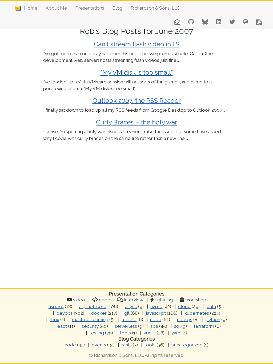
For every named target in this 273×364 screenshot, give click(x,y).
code (104, 299)
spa (154, 326)
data (211, 306)
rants (127, 344)
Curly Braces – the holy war (136, 122)
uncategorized (187, 344)
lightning (164, 299)
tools (125, 332)
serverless (126, 326)
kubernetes (196, 313)
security (90, 326)
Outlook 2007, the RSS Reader (137, 100)
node (155, 319)
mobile (129, 319)
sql (177, 326)
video (79, 299)
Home (29, 8)
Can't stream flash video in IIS (136, 44)
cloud (184, 306)
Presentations (89, 8)
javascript (156, 313)
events (99, 344)
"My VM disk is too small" (137, 72)
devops (65, 313)
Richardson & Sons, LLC (155, 8)
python (213, 319)
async (131, 306)
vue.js (150, 332)
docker (99, 313)
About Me (56, 8)
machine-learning (90, 319)
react (61, 326)
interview (133, 299)
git (127, 313)
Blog (117, 8)
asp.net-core (92, 306)
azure (156, 306)
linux (54, 319)
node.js (184, 319)
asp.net (56, 306)
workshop (195, 299)
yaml (176, 332)
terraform (204, 326)
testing (97, 332)
